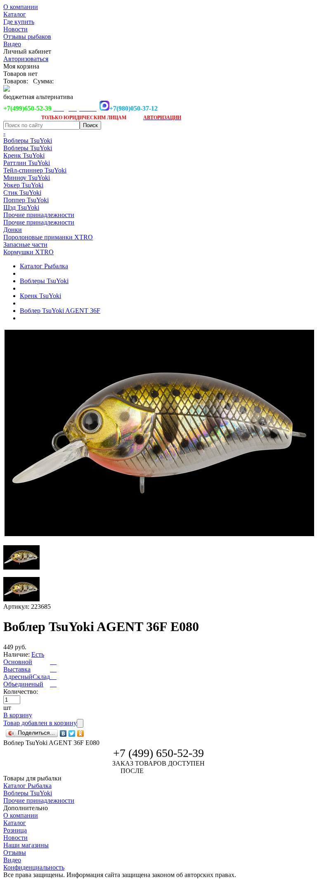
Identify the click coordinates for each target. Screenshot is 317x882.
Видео (12, 43)
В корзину (17, 715)
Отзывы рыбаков (27, 36)
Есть (37, 654)
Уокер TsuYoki (23, 185)
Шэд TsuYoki (21, 207)
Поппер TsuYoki (26, 199)
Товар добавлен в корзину (40, 722)
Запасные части (25, 244)
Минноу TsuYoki (26, 177)
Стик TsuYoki (22, 192)
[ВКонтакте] (63, 733)
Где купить (18, 21)
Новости (15, 29)
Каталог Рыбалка (44, 266)
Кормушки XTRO (28, 251)
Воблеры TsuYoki (27, 140)
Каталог (14, 14)
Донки (12, 229)
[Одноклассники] (80, 733)
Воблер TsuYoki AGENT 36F (60, 310)
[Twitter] (72, 733)
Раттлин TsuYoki (26, 162)
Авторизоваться (25, 58)
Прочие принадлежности (38, 214)
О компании (20, 6)
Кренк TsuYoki (24, 155)
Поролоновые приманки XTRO (48, 237)
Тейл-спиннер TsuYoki (34, 170)
